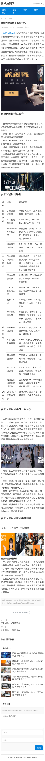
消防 (25, 10)
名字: (6, 733)
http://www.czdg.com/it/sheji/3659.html (20, 603)
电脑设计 (10, 18)
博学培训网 (8, 3)
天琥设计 (11, 33)
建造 (14, 10)
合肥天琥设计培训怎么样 (10, 630)
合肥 (5, 33)
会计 (14, 13)
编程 (4, 10)
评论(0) (27, 27)
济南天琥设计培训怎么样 (10, 623)
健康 (36, 10)
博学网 (16, 757)
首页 (2, 18)
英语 (4, 13)
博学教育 (10, 639)
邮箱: (6, 740)
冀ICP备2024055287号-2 (28, 757)
